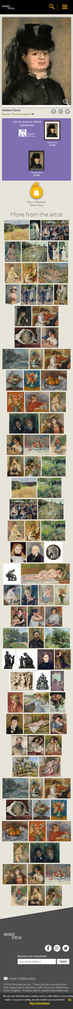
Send (63, 961)
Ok (69, 999)
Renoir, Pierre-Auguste (16, 114)
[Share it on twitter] (68, 113)
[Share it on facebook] (54, 113)
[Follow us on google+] (56, 950)
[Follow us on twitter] (65, 950)
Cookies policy (27, 978)
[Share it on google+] (61, 113)
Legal (13, 978)
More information (39, 1003)
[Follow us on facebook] (48, 950)
